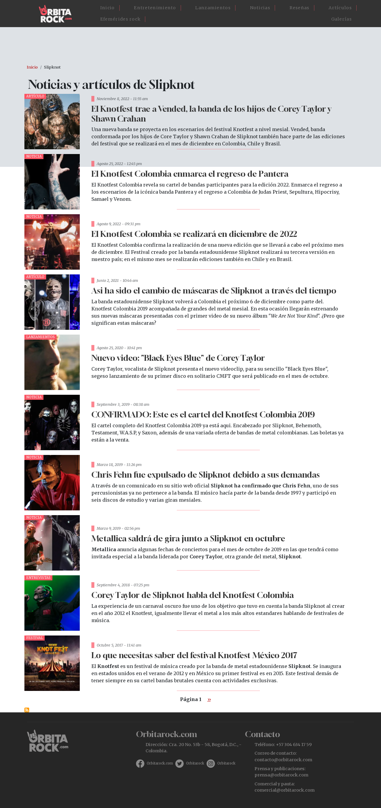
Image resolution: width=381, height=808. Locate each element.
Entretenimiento (155, 7)
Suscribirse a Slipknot (26, 710)
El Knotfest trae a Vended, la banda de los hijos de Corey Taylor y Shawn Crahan (211, 113)
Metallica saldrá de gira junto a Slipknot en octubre (188, 538)
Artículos (340, 7)
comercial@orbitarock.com (284, 790)
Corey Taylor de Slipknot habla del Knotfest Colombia (192, 595)
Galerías (341, 19)
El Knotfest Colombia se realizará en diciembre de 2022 (194, 234)
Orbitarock (195, 763)
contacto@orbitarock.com (283, 759)
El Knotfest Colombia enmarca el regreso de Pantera (189, 173)
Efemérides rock (120, 19)
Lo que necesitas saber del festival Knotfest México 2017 (194, 655)
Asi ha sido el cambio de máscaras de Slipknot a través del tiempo (213, 290)
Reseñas (300, 7)
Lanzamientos (213, 7)
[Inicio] (57, 14)
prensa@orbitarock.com (281, 775)
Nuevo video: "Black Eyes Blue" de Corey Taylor (178, 358)
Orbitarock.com (160, 763)
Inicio (107, 7)
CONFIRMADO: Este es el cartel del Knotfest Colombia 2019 (203, 414)
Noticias (260, 7)
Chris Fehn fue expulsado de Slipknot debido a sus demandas (205, 474)
